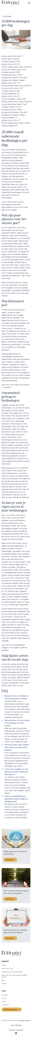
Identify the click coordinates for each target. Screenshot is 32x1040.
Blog (3, 980)
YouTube (7, 680)
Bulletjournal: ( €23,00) (14, 976)
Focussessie (5, 1005)
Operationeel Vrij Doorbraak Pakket (12, 972)
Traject (4, 965)
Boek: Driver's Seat (7, 968)
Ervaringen (5, 995)
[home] (10, 3)
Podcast (4, 983)
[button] (28, 3)
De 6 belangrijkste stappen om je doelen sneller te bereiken (14, 647)
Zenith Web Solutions (24, 1020)
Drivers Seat (7, 685)
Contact (4, 1001)
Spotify (13, 677)
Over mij (4, 998)
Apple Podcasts (23, 677)
